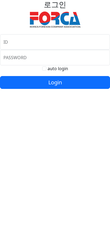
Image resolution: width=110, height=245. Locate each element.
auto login (58, 68)
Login (55, 82)
